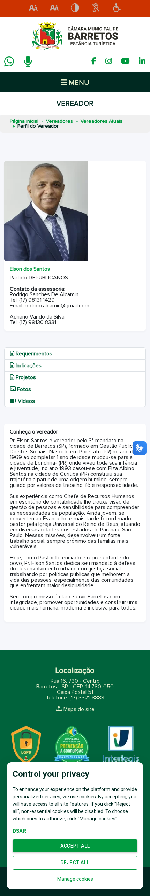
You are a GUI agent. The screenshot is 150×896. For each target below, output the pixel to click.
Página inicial (24, 121)
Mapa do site (79, 709)
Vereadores (59, 121)
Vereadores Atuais (101, 121)
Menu (78, 82)
